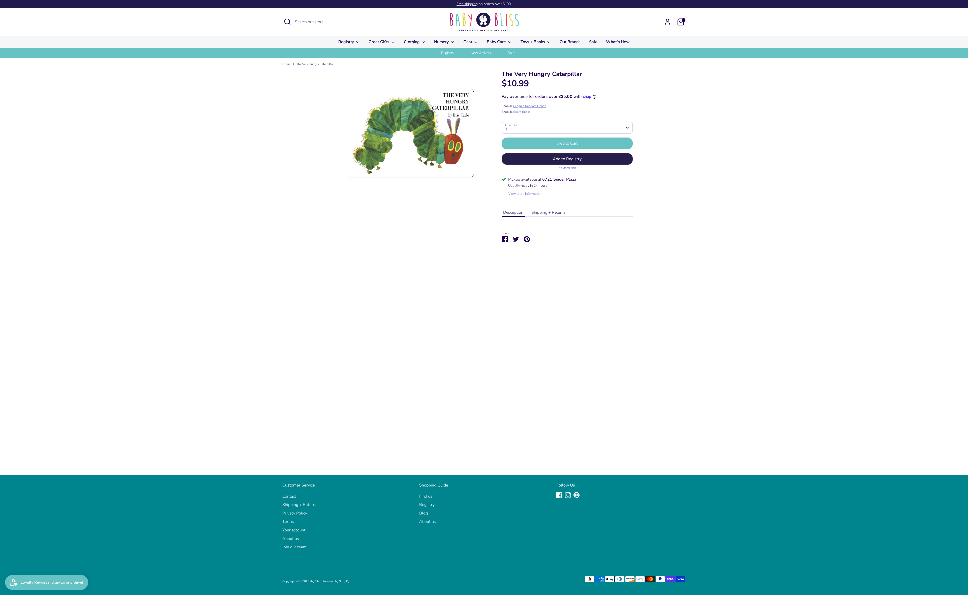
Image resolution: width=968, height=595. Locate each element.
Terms (288, 521)
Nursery (442, 42)
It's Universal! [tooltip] (567, 168)
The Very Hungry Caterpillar (314, 64)
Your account (294, 530)
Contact (289, 496)
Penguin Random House (529, 106)
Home (286, 64)
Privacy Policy (294, 513)
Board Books (522, 112)
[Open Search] (287, 22)
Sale (593, 42)
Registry (346, 42)
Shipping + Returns (548, 212)
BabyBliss (314, 581)
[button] (567, 159)
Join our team (294, 547)
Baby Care (497, 42)
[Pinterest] (576, 495)
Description (513, 212)
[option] (454, 53)
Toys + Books (533, 42)
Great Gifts (379, 42)
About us (290, 539)
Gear (468, 42)
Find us (425, 496)
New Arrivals (481, 52)
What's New (618, 42)
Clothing (412, 42)
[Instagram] (568, 495)
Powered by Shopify (335, 581)
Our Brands (570, 42)
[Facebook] (559, 495)
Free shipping (467, 4)
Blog (423, 513)
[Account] (667, 22)
